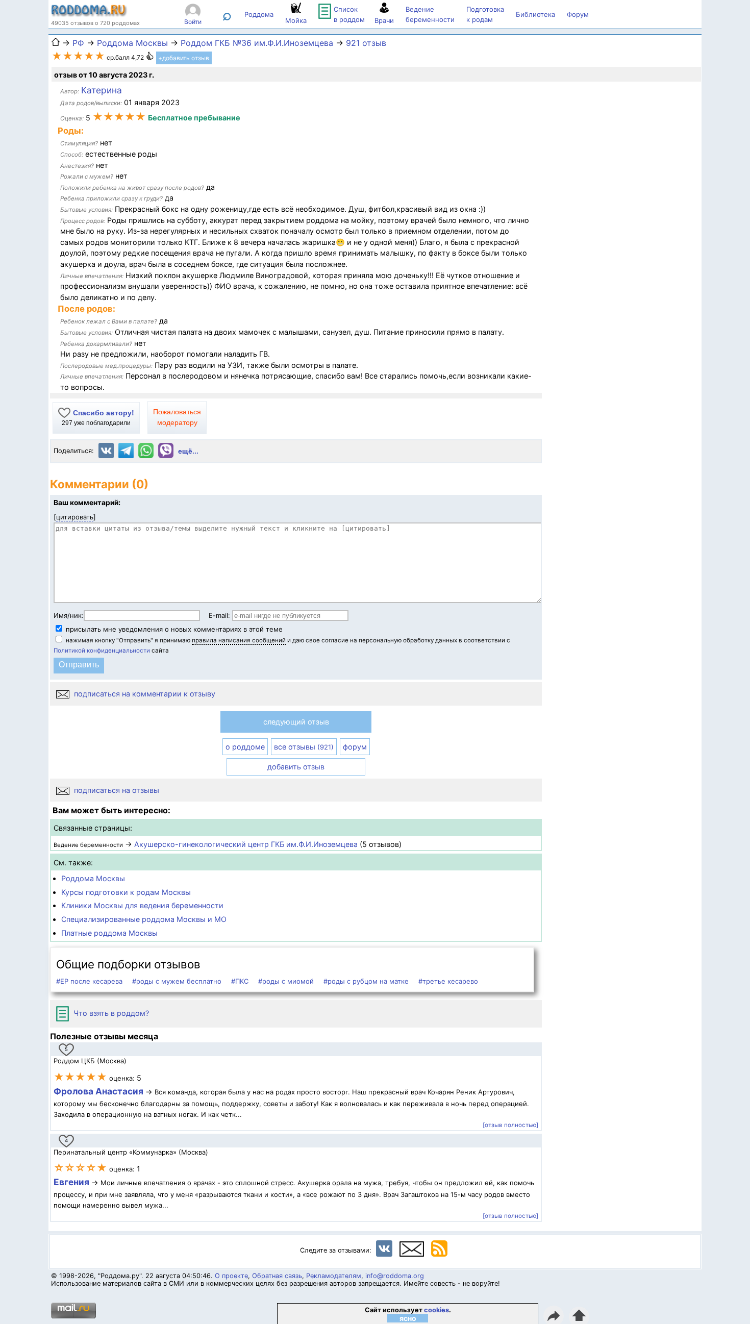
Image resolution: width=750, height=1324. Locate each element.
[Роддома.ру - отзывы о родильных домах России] (89, 14)
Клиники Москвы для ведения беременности (142, 905)
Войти (193, 22)
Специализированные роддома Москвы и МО (144, 919)
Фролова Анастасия (99, 1091)
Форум (578, 14)
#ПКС (239, 981)
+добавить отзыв (183, 58)
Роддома (258, 14)
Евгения (71, 1182)
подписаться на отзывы (115, 790)
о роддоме (245, 746)
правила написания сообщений (239, 640)
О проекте (231, 1276)
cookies (436, 1310)
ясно (407, 1318)
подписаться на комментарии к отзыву (143, 693)
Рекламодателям (333, 1276)
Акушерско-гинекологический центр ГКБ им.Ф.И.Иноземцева (246, 844)
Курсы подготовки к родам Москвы (126, 892)
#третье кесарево (448, 981)
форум (355, 746)
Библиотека (535, 14)
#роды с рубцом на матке (366, 981)
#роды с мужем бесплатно (176, 981)
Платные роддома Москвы (109, 933)
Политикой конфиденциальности (102, 650)
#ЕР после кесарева (89, 981)
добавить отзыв (295, 766)
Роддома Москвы (93, 878)
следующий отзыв (296, 721)
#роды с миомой (286, 981)
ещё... (188, 451)
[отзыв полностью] (510, 1125)
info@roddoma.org (394, 1276)
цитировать (74, 517)
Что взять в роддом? (110, 1013)
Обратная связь (277, 1276)
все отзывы (304, 746)
